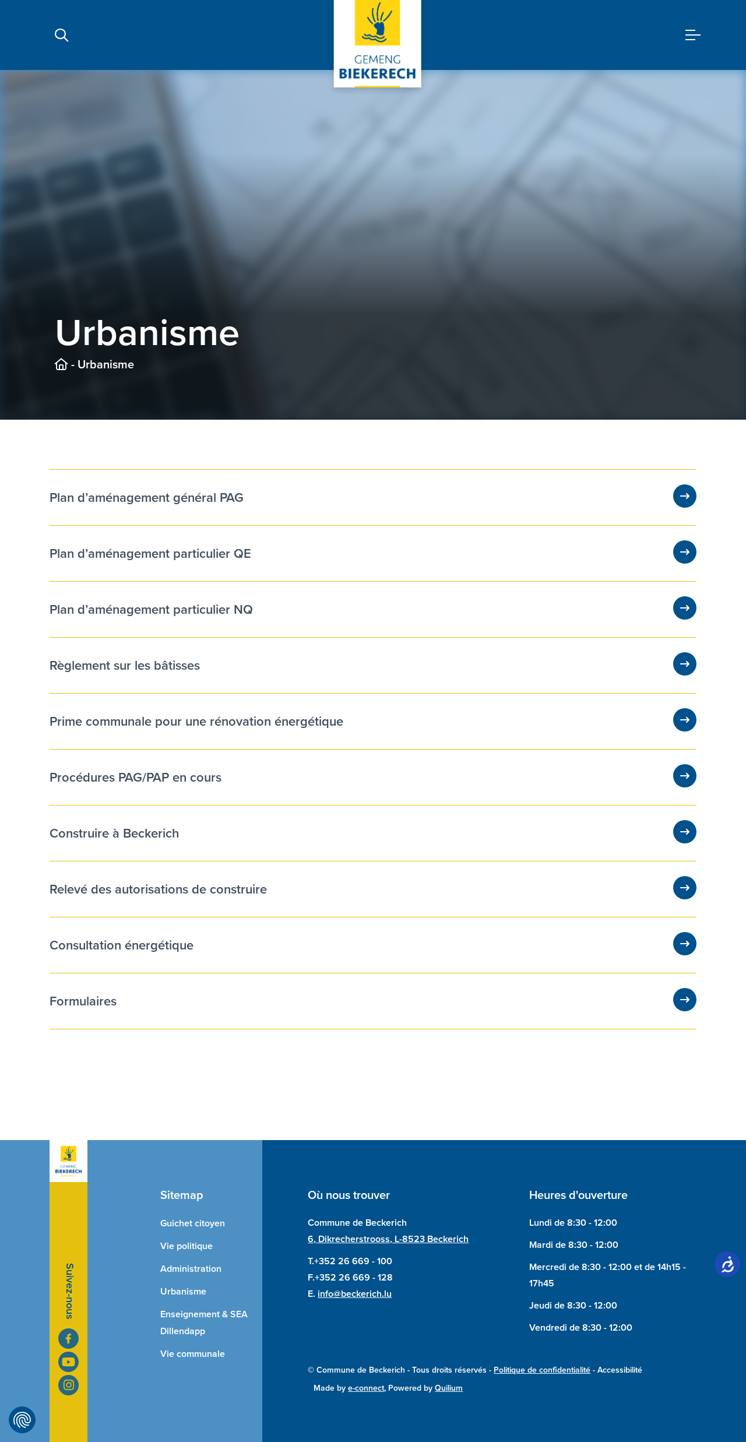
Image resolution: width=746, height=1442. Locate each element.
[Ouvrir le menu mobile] (693, 35)
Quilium (449, 1388)
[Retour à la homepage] (61, 364)
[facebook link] (68, 1338)
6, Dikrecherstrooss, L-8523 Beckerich (388, 1239)
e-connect (366, 1388)
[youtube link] (68, 1362)
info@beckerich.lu (355, 1293)
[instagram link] (68, 1385)
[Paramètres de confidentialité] (22, 1419)
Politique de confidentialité (542, 1370)
